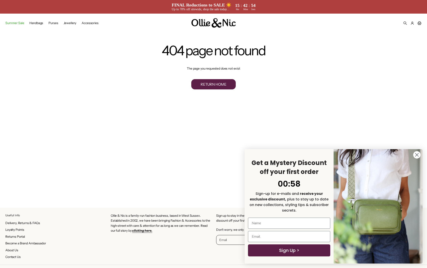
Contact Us (13, 257)
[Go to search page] (405, 23)
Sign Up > (289, 250)
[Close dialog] (417, 155)
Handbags (36, 23)
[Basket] (419, 23)
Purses (53, 23)
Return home (213, 84)
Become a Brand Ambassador (25, 243)
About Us (11, 250)
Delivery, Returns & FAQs (22, 223)
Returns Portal (15, 237)
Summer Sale (14, 23)
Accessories (90, 23)
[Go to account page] (412, 23)
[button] (405, 23)
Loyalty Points (14, 230)
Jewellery (70, 23)
